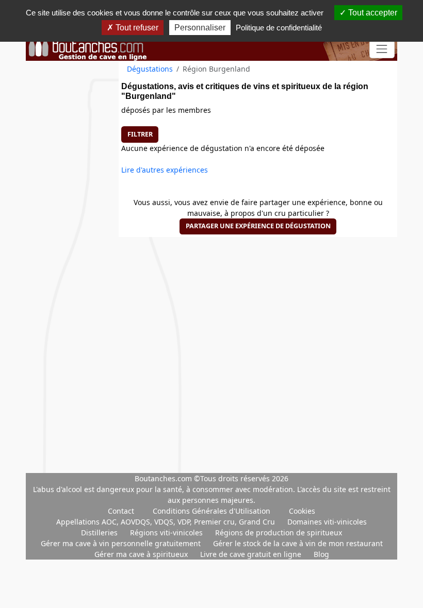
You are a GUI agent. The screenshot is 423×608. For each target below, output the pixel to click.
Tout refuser (135, 27)
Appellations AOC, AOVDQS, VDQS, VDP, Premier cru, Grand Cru (166, 522)
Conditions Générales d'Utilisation (211, 511)
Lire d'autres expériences (164, 170)
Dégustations (150, 69)
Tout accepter (371, 12)
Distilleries (100, 532)
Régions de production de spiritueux (278, 532)
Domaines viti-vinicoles (327, 522)
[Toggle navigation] (382, 49)
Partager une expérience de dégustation (258, 226)
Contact (121, 511)
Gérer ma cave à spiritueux (142, 554)
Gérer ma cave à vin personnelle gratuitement (122, 543)
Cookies (302, 511)
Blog (321, 554)
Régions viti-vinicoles (167, 532)
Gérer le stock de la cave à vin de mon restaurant (298, 543)
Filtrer (140, 134)
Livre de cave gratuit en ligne (251, 554)
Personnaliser (199, 27)
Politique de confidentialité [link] (279, 27)
